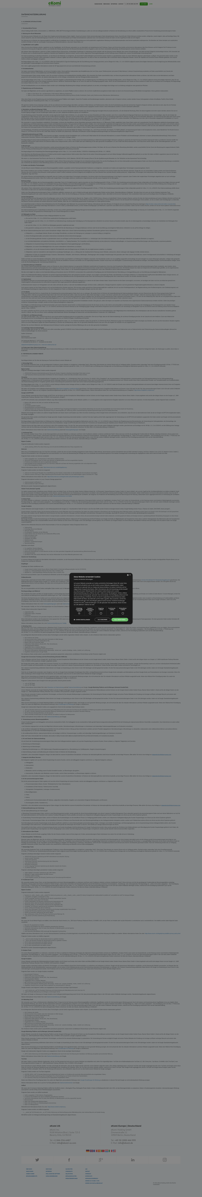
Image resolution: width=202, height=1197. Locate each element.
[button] (82, 619)
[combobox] (128, 575)
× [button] (130, 575)
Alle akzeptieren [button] (119, 619)
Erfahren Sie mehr (90, 604)
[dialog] (101, 598)
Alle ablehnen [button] (102, 619)
